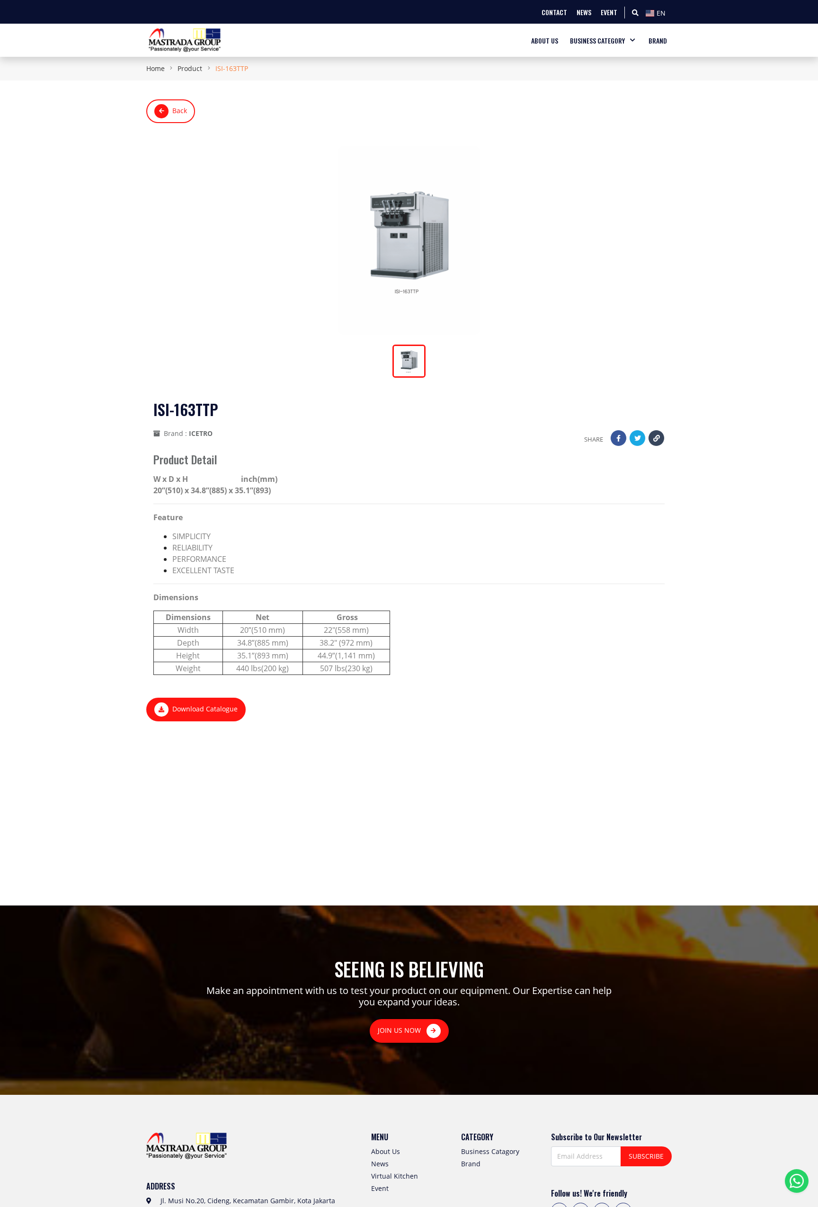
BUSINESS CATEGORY (597, 40)
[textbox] (657, 13)
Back (179, 110)
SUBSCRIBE (646, 1156)
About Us (385, 1151)
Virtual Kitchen (394, 1176)
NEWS (584, 12)
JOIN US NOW (400, 1030)
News (380, 1163)
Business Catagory (490, 1151)
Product (190, 68)
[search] (635, 12)
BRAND (658, 40)
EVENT (609, 12)
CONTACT (554, 12)
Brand (470, 1163)
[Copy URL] (656, 438)
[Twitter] (637, 438)
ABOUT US (544, 40)
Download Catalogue (205, 708)
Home (155, 68)
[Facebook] (618, 438)
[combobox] (657, 12)
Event (380, 1188)
